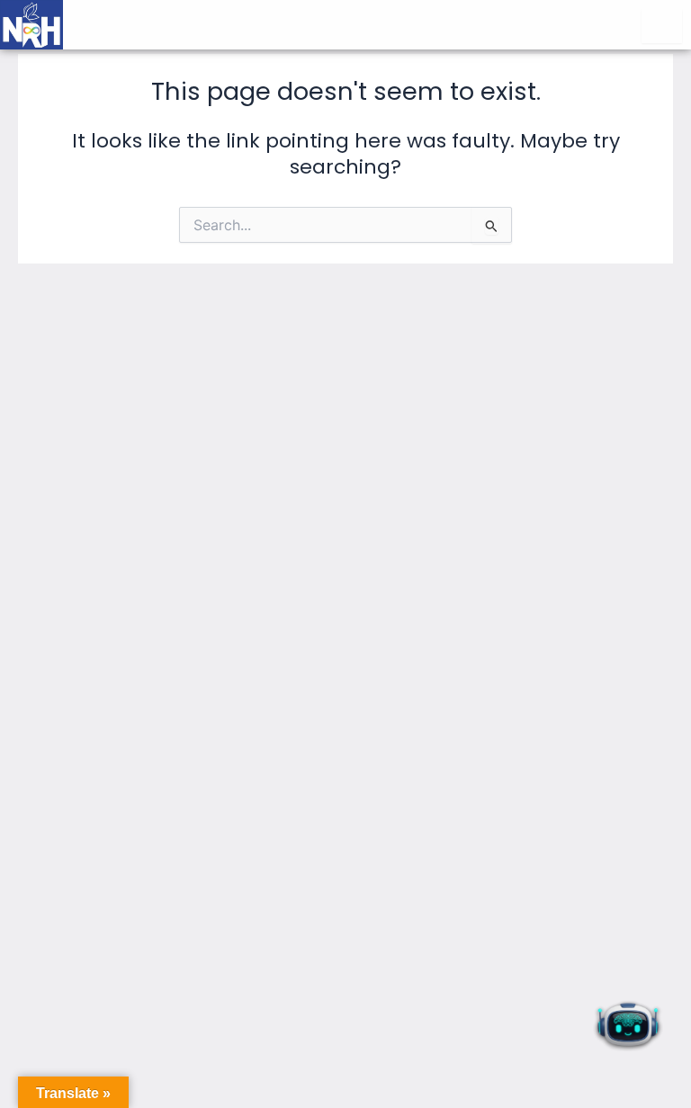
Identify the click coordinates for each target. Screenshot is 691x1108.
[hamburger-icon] (662, 26)
